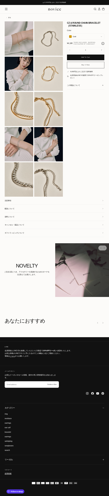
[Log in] (99, 9)
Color (69, 30)
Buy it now (86, 65)
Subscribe (52, 384)
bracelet (8, 432)
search (7, 450)
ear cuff (7, 427)
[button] (6, 9)
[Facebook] (92, 393)
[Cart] (103, 9)
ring (6, 414)
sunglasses (9, 446)
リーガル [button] (9, 459)
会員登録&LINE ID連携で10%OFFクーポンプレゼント (86, 76)
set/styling (8, 441)
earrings (8, 423)
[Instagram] (87, 393)
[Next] (104, 248)
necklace (8, 418)
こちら (12, 356)
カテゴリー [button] (10, 408)
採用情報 (8, 473)
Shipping (91, 42)
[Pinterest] (102, 393)
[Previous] (101, 248)
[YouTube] (97, 393)
